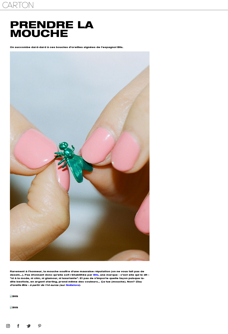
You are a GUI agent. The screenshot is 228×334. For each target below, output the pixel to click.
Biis (95, 275)
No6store (72, 285)
